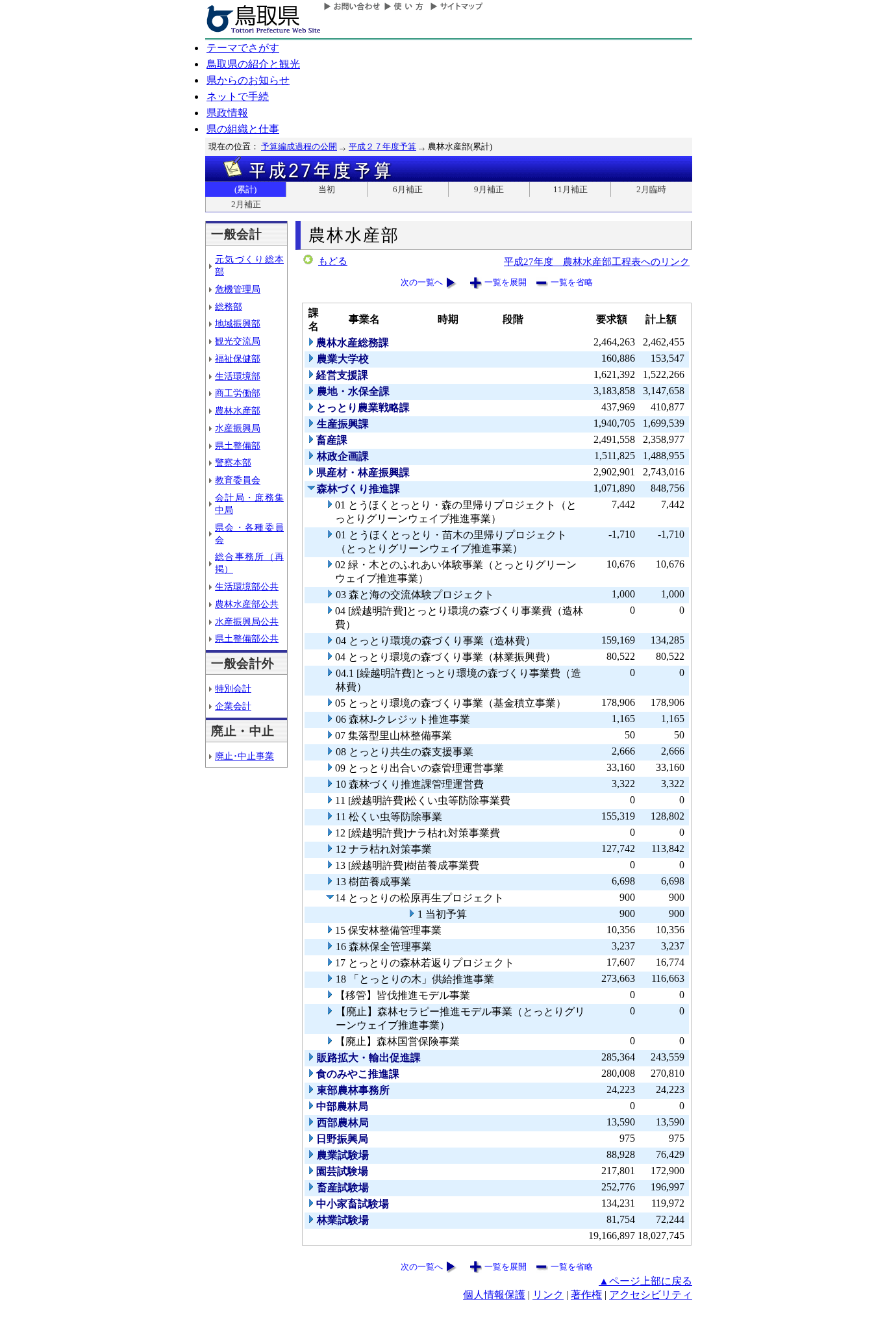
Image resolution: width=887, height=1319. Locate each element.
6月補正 (408, 189)
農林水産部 (237, 410)
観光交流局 (237, 341)
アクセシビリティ (650, 1294)
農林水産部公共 (247, 604)
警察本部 (233, 462)
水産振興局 (237, 428)
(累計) (245, 189)
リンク (548, 1294)
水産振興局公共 (247, 621)
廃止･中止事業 (244, 756)
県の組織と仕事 (242, 128)
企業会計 (233, 706)
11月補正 (570, 189)
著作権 (586, 1294)
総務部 (228, 306)
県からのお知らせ (248, 80)
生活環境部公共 (247, 586)
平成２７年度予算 (382, 146)
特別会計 (233, 688)
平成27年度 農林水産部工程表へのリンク (597, 261)
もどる (332, 261)
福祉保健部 (237, 358)
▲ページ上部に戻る (645, 1281)
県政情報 (227, 112)
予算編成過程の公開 (299, 146)
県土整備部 (237, 445)
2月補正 (246, 204)
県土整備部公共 (247, 638)
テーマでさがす (242, 47)
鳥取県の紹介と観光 (253, 63)
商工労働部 (237, 393)
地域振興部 (237, 323)
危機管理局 (237, 289)
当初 (326, 189)
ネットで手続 (237, 96)
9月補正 (489, 189)
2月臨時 (651, 189)
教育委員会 (237, 480)
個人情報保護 (494, 1294)
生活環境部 (237, 376)
